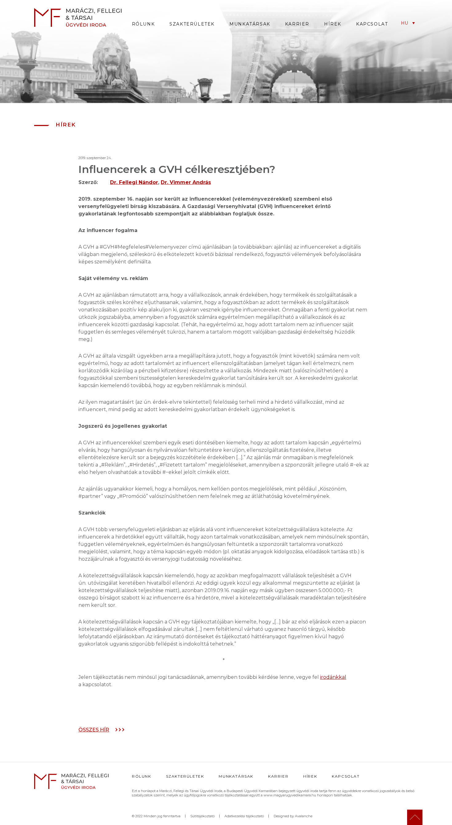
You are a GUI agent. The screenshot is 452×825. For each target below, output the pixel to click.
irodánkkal (333, 677)
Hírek (332, 24)
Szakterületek (192, 24)
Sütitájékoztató (202, 816)
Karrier (297, 24)
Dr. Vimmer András (186, 182)
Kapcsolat (372, 24)
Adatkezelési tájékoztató (244, 816)
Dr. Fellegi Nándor (134, 182)
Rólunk (143, 24)
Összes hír (93, 730)
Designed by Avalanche (293, 816)
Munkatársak (249, 24)
